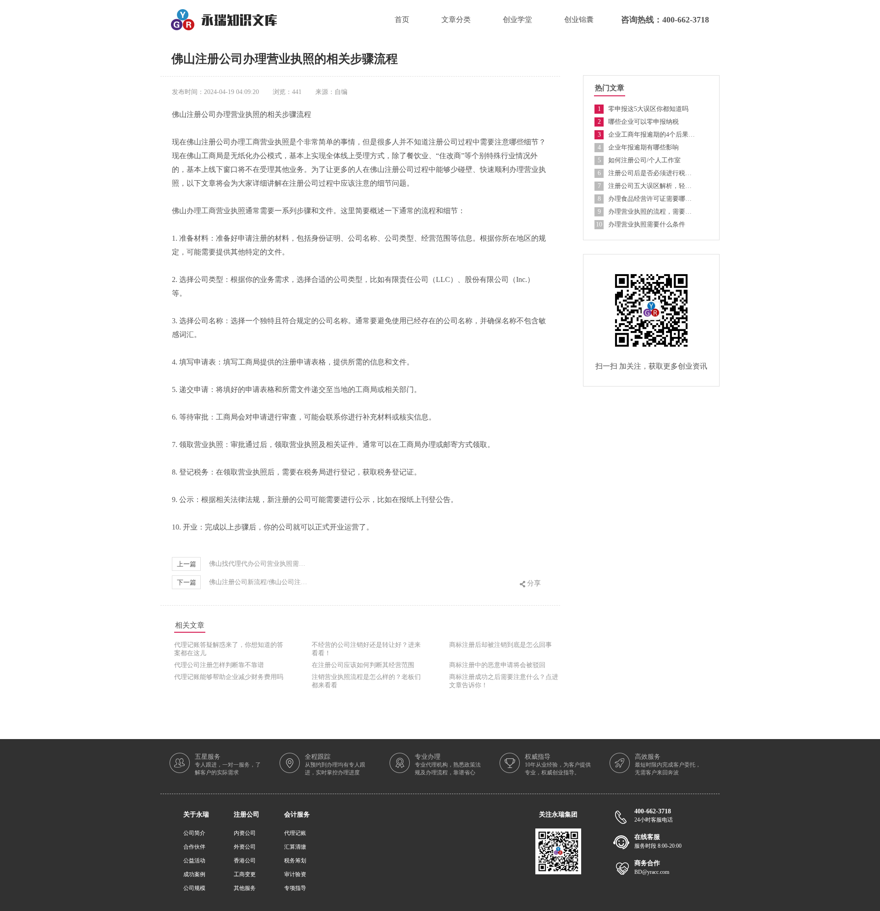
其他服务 (245, 888)
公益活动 (194, 860)
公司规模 (194, 888)
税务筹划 (295, 860)
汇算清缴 (295, 847)
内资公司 (245, 833)
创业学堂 (517, 19)
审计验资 (295, 874)
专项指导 (295, 888)
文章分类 (456, 19)
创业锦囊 (579, 19)
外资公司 (245, 847)
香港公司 (245, 860)
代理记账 (295, 833)
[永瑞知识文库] (224, 12)
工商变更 (245, 874)
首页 (402, 19)
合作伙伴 (194, 847)
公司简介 (194, 833)
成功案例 (194, 874)
